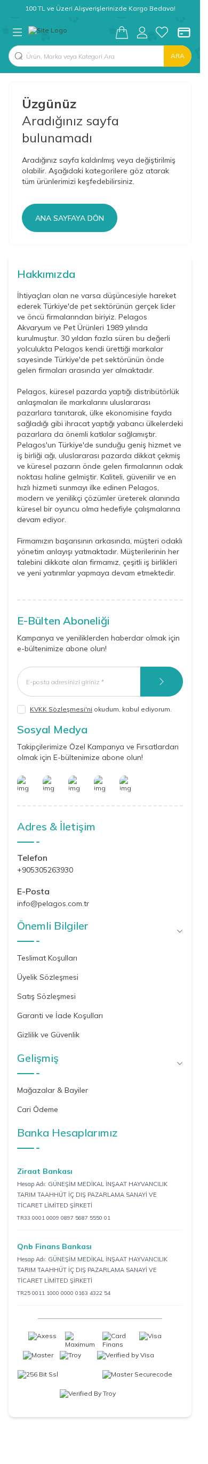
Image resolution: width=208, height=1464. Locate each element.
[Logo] (72, 32)
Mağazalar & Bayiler (52, 1090)
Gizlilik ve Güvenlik (48, 1034)
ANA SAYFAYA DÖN (69, 218)
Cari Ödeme (37, 1109)
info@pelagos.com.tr (53, 903)
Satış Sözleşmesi (46, 996)
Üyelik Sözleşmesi (47, 977)
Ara (178, 56)
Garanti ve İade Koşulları (60, 1015)
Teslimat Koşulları (47, 958)
